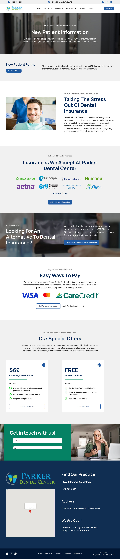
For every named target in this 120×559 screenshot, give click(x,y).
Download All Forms (14, 71)
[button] (47, 8)
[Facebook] (103, 2)
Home (38, 8)
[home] (14, 8)
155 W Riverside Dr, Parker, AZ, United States (81, 508)
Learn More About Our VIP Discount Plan (82, 242)
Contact (90, 8)
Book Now (109, 8)
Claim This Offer (27, 406)
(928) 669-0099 (69, 489)
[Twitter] (107, 2)
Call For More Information (60, 202)
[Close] (34, 505)
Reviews (82, 8)
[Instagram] (111, 2)
